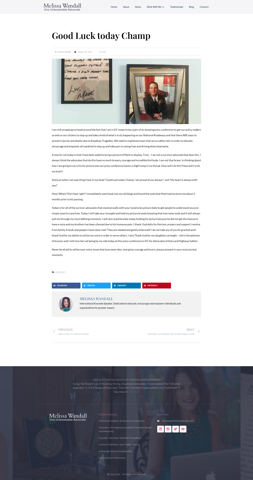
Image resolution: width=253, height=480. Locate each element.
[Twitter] (175, 429)
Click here (134, 391)
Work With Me (154, 7)
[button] (66, 285)
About (126, 7)
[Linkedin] (160, 429)
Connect (204, 7)
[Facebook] (168, 429)
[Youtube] (183, 429)
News (138, 7)
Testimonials (176, 7)
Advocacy (60, 272)
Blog (191, 7)
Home (114, 7)
